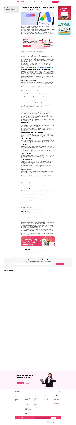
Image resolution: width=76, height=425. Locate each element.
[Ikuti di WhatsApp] (49, 423)
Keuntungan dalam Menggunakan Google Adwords (11, 9)
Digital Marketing (26, 4)
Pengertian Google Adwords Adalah (9, 8)
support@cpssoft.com (58, 400)
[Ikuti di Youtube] (55, 423)
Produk (28, 1)
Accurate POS (17, 399)
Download (35, 404)
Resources (43, 1)
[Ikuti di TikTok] (53, 423)
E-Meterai (26, 408)
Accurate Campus (37, 396)
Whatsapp (56, 398)
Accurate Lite (17, 398)
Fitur (32, 1)
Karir (46, 398)
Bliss (16, 400)
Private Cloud (36, 405)
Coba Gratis (27, 383)
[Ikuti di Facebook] (51, 423)
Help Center (36, 398)
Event (35, 400)
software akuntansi (32, 225)
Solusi (35, 1)
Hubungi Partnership (58, 403)
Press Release (46, 400)
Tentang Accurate (46, 396)
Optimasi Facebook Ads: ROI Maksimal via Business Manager (16, 299)
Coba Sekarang (55, 1)
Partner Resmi (46, 399)
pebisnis (39, 32)
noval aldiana (40, 10)
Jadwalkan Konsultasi (20, 383)
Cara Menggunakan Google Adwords (9, 10)
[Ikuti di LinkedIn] (57, 423)
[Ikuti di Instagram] (48, 423)
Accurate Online (17, 396)
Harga (39, 1)
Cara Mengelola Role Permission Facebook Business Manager (16, 364)
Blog (22, 4)
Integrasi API (36, 403)
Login (50, 1)
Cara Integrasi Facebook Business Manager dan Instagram (15, 332)
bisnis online (33, 74)
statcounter (32, 86)
